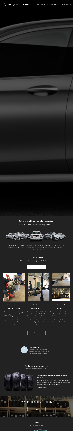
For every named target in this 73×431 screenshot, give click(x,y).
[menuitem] (38, 4)
